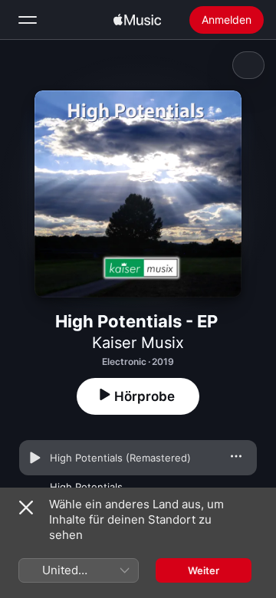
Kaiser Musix (138, 343)
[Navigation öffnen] (27, 20)
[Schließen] (26, 507)
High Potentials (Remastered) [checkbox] (120, 458)
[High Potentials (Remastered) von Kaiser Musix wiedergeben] (34, 458)
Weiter (203, 570)
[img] (137, 20)
